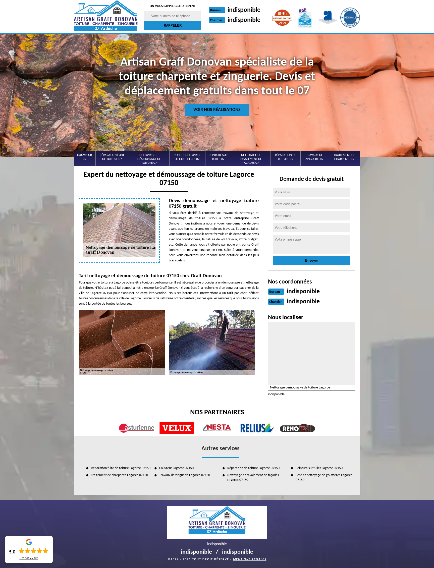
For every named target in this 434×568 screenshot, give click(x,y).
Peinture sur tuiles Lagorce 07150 (319, 468)
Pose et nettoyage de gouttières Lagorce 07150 (324, 477)
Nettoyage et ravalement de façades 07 (251, 158)
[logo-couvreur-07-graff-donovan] (106, 16)
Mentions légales (249, 559)
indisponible (244, 10)
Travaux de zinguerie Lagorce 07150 (184, 475)
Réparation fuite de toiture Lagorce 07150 (120, 468)
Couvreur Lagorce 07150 (176, 468)
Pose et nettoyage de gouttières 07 (187, 157)
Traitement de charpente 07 (344, 157)
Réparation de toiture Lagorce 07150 (253, 468)
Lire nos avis (29, 558)
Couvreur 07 (84, 157)
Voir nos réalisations (217, 109)
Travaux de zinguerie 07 (314, 157)
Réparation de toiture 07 (285, 157)
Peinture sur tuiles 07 (218, 157)
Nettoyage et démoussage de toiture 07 (149, 158)
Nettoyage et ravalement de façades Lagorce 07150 (253, 477)
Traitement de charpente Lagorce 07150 (119, 475)
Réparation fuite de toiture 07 (112, 157)
